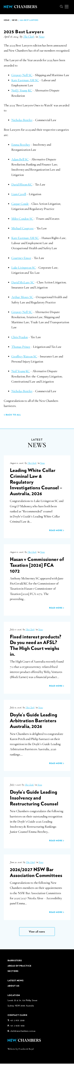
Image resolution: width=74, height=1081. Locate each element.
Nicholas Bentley (22, 120)
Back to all (13, 415)
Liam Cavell (18, 194)
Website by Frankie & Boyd (21, 1049)
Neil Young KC (20, 371)
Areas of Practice (19, 966)
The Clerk (28, 36)
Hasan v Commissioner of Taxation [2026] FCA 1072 (37, 564)
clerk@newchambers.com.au (22, 1031)
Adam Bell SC (20, 159)
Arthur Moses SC (22, 297)
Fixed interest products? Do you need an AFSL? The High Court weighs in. (35, 645)
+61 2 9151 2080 (17, 1020)
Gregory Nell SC (21, 75)
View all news (37, 931)
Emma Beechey (20, 145)
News (14, 20)
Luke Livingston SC (23, 268)
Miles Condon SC (22, 219)
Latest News (16, 980)
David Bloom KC (21, 184)
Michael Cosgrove (22, 228)
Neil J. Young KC (21, 90)
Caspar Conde (20, 204)
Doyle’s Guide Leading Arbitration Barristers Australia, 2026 (33, 720)
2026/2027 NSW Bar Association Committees (36, 872)
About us (14, 986)
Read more (56, 530)
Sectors (13, 971)
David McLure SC (22, 282)
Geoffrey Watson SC (24, 356)
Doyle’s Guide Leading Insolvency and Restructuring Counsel (34, 797)
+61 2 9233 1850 (17, 1025)
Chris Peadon (19, 337)
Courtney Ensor (21, 258)
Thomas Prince (20, 347)
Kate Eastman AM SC (25, 80)
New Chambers (20, 6)
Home (7, 20)
